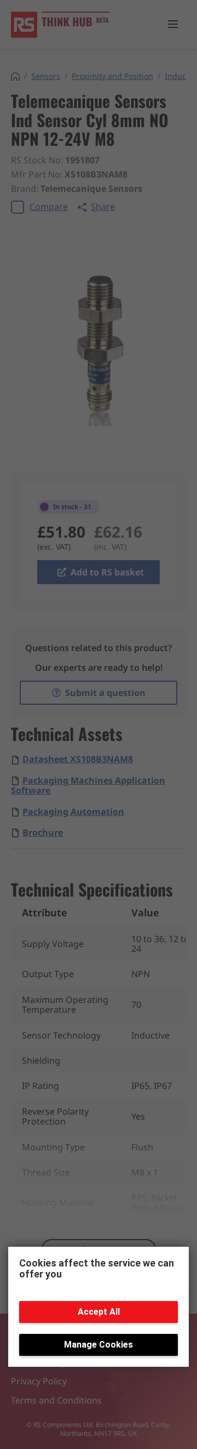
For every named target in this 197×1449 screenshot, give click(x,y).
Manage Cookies (98, 1344)
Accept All (99, 1312)
